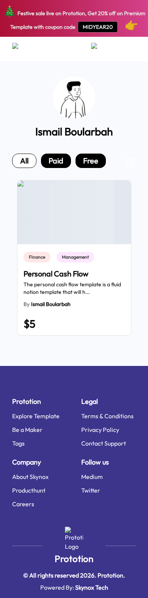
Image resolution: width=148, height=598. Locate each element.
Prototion (74, 558)
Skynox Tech (91, 587)
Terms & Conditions (107, 416)
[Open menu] (22, 49)
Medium (92, 476)
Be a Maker (27, 429)
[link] (39, 257)
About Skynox (30, 476)
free (90, 160)
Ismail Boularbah (51, 304)
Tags (18, 443)
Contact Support (103, 443)
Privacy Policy (100, 429)
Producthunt (29, 490)
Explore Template (36, 416)
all (24, 160)
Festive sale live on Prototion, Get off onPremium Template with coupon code (74, 18)
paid (56, 160)
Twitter (90, 490)
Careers (23, 504)
